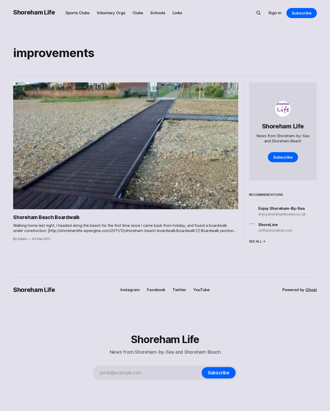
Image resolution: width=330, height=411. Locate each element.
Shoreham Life (34, 12)
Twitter (179, 289)
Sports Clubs (77, 12)
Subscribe (301, 13)
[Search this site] (258, 13)
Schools (157, 12)
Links (177, 12)
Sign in (274, 12)
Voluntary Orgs (111, 12)
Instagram (130, 289)
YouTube (201, 289)
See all (255, 241)
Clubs (138, 12)
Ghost (311, 289)
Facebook (156, 289)
